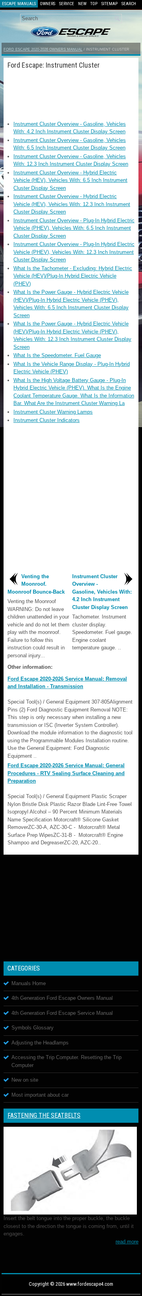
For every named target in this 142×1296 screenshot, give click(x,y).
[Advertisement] (71, 92)
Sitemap (109, 3)
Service (66, 3)
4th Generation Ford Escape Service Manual (62, 1013)
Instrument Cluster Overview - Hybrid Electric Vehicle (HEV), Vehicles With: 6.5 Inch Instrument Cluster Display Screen (70, 180)
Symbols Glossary (32, 1028)
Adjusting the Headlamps (40, 1043)
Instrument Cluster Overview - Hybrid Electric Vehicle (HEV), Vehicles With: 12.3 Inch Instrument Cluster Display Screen (71, 204)
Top (93, 3)
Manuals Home (28, 983)
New (82, 3)
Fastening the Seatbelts (43, 1115)
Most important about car (40, 1095)
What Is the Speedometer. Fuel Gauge (57, 355)
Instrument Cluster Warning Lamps (53, 412)
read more (127, 1242)
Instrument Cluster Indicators (46, 420)
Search (128, 3)
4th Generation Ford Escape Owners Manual (62, 998)
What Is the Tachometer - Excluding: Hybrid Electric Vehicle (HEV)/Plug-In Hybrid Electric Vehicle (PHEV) (72, 276)
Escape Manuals (19, 3)
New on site (24, 1080)
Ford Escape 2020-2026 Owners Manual (43, 49)
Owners (47, 3)
